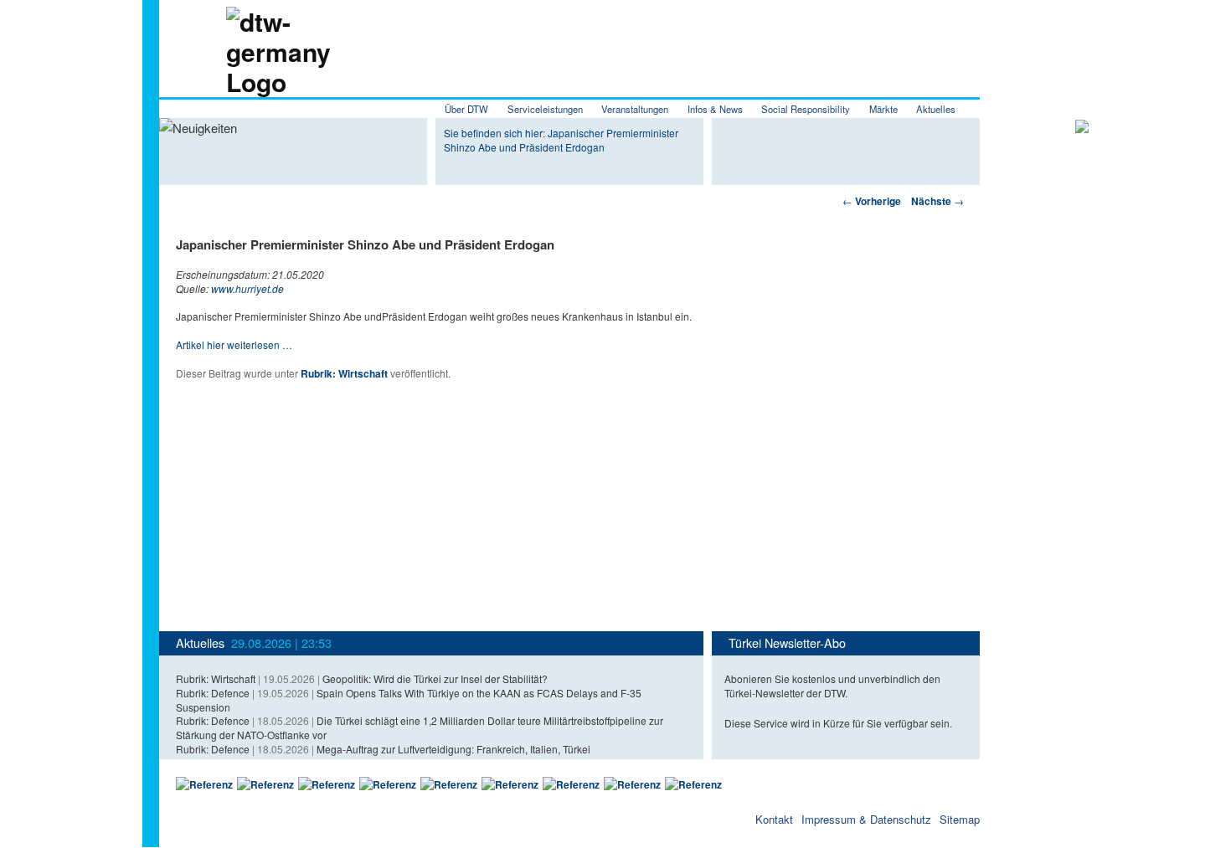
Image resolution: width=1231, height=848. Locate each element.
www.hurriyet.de (247, 288)
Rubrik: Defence (213, 693)
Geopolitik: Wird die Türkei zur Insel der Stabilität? (435, 678)
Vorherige (871, 200)
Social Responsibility (805, 109)
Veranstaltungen (634, 109)
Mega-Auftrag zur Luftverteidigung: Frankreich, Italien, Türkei (453, 749)
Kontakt (774, 819)
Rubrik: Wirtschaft (344, 373)
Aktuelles (935, 109)
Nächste (937, 200)
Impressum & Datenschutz (866, 819)
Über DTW (466, 109)
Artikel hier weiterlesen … (234, 344)
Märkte (883, 109)
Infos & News (715, 109)
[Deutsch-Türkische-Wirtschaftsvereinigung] (245, 82)
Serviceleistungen (545, 109)
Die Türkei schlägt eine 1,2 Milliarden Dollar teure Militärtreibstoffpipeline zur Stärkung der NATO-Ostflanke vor (419, 727)
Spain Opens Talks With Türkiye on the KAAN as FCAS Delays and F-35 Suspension (408, 700)
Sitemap (960, 819)
